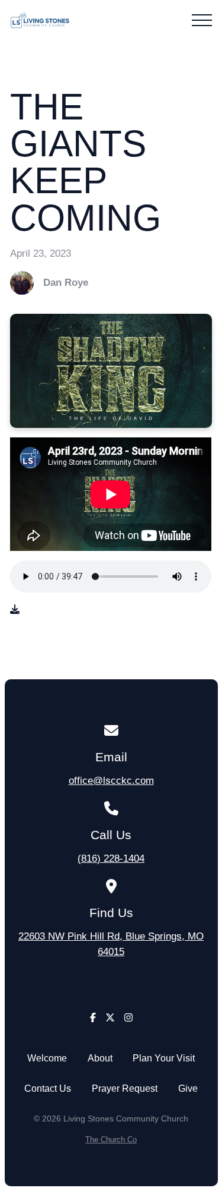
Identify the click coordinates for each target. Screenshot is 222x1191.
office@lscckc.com (111, 780)
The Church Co (111, 1139)
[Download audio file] (15, 610)
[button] (202, 20)
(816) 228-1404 (111, 858)
